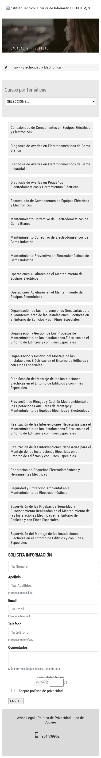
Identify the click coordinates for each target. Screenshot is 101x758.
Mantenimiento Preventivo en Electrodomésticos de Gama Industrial (50, 257)
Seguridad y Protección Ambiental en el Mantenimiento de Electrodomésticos (40, 490)
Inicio (14, 67)
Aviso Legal (26, 718)
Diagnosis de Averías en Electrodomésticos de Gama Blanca (50, 148)
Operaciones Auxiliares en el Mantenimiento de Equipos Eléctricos (47, 276)
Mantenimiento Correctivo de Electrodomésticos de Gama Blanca (49, 221)
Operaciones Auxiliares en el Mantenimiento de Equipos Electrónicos (47, 294)
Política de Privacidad (54, 718)
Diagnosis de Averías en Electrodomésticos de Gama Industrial (50, 166)
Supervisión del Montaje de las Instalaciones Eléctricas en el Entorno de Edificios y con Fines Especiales (47, 538)
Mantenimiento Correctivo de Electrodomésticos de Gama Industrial (49, 239)
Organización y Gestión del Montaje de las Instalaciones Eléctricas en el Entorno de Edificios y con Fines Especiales (50, 360)
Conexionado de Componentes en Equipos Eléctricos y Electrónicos (50, 129)
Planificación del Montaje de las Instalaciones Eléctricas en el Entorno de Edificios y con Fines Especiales (47, 383)
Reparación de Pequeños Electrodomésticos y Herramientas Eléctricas (45, 472)
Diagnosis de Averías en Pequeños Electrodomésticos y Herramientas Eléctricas (44, 184)
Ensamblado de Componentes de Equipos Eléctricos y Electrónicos (50, 202)
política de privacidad (46, 691)
